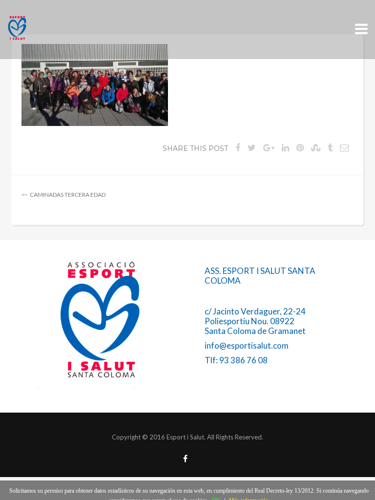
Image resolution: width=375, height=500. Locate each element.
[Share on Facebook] (237, 147)
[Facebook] (185, 459)
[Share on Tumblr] (330, 147)
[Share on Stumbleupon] (315, 147)
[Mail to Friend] (344, 147)
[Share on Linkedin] (285, 147)
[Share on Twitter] (252, 147)
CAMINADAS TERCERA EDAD (67, 194)
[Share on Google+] (268, 147)
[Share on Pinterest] (300, 147)
